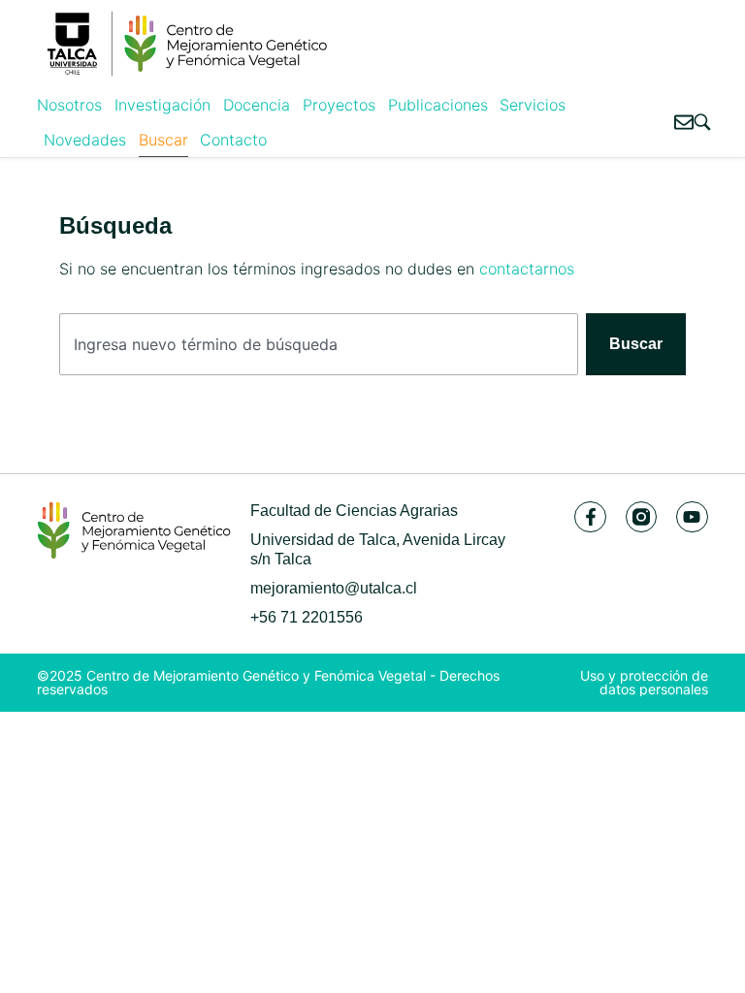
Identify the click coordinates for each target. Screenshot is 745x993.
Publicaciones (438, 104)
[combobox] (318, 344)
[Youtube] (691, 516)
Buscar (163, 139)
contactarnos (526, 268)
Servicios (533, 104)
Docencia (256, 104)
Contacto (233, 139)
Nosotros (69, 104)
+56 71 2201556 (306, 617)
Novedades (85, 139)
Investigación (162, 104)
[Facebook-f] (589, 516)
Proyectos (339, 104)
